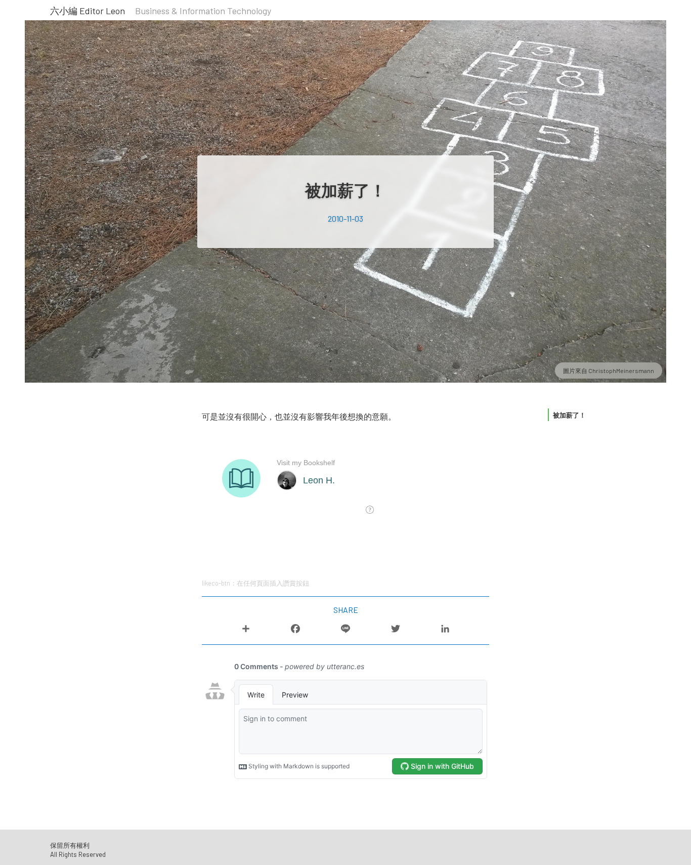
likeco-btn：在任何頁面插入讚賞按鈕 (255, 583)
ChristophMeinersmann (621, 370)
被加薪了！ (569, 415)
